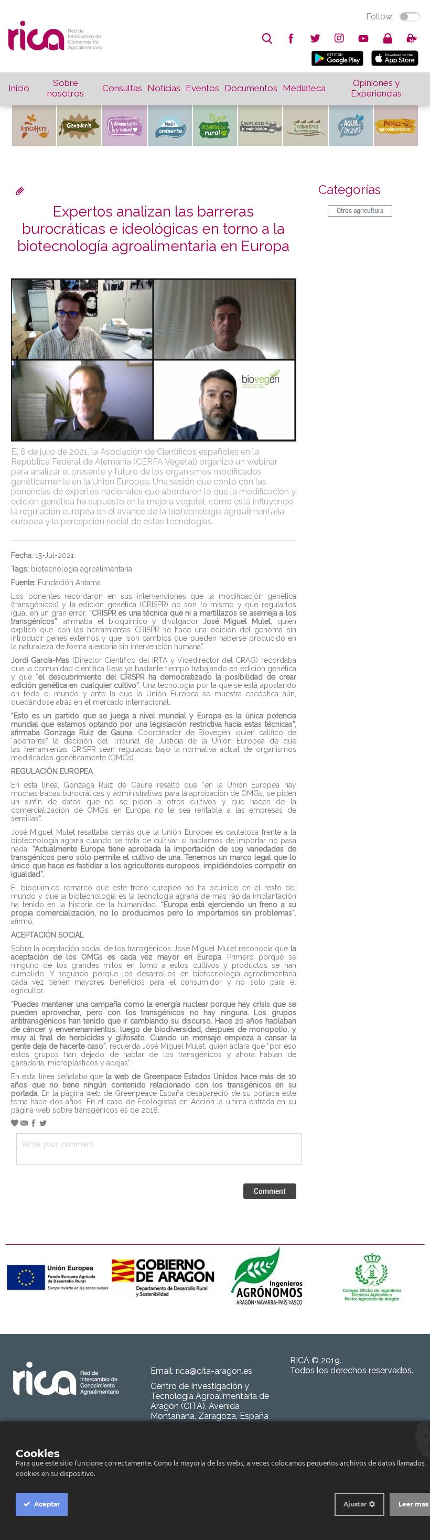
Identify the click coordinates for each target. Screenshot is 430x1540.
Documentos (250, 88)
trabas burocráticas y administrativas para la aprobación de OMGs (151, 793)
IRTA (159, 660)
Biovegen (214, 732)
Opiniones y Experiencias (376, 88)
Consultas (122, 88)
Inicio (18, 88)
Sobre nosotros (65, 88)
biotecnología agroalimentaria (81, 569)
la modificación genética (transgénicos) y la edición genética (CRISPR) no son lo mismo (153, 600)
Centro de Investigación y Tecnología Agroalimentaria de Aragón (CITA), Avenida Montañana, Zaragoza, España (209, 1401)
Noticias (163, 88)
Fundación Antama (69, 582)
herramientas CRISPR (60, 749)
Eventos (202, 88)
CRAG (245, 660)
